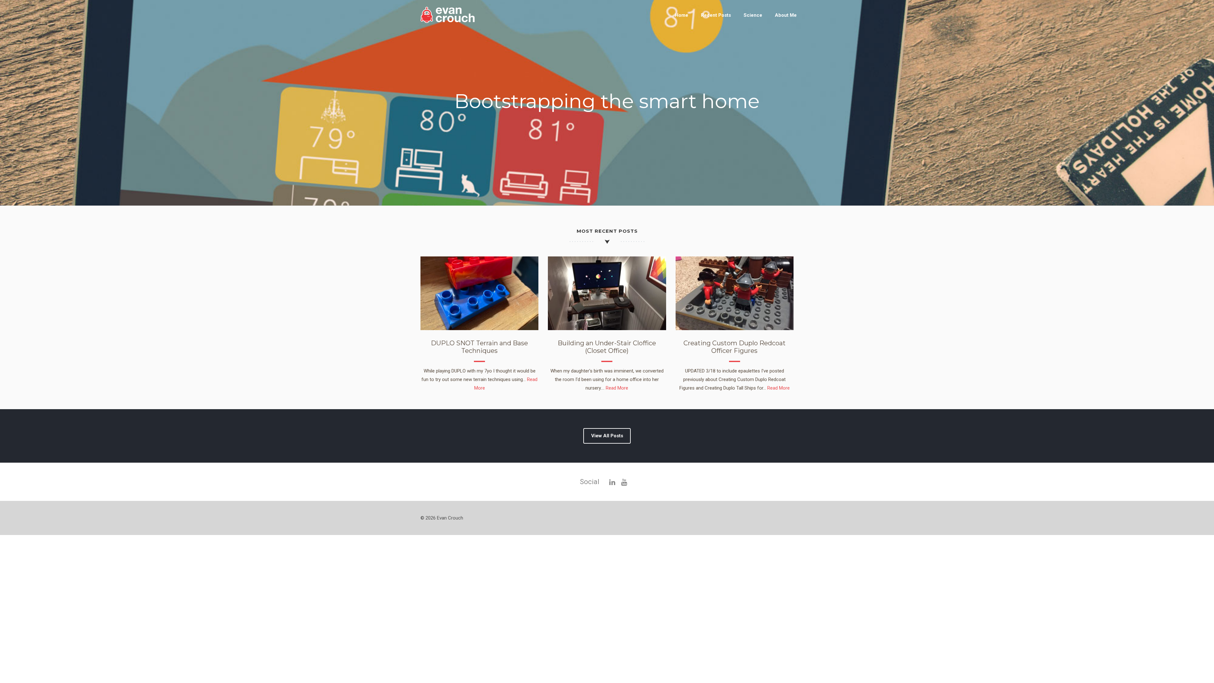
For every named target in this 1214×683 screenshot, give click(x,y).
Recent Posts (716, 15)
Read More (617, 388)
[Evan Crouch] (452, 22)
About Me (786, 15)
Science (753, 15)
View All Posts (607, 436)
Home (681, 15)
